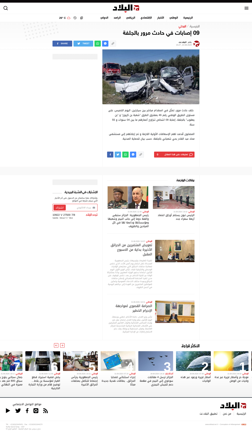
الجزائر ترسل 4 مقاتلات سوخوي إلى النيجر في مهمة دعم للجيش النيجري (156, 381)
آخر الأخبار (169, 373)
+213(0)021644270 (36, 424)
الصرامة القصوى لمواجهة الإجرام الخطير (134, 308)
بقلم (184, 43)
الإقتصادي (146, 17)
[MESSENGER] (105, 44)
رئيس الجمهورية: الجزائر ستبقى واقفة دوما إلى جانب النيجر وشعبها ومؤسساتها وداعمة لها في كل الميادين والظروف (128, 221)
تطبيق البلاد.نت (208, 413)
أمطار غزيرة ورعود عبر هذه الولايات (196, 379)
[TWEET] (118, 155)
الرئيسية (188, 17)
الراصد (117, 17)
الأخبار (160, 17)
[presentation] (62, 345)
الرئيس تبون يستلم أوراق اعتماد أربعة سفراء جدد (176, 217)
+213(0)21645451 (16, 424)
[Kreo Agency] (243, 424)
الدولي (104, 17)
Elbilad (126, 8)
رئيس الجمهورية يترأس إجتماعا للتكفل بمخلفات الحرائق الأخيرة (84, 381)
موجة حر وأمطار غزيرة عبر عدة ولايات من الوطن (231, 379)
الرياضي (130, 17)
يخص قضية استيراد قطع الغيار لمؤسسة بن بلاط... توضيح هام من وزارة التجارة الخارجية (44, 383)
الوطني (173, 17)
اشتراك (60, 207)
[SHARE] (110, 155)
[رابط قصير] (113, 44)
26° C (62, 17)
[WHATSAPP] (97, 44)
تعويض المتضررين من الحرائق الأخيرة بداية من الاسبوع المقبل (131, 249)
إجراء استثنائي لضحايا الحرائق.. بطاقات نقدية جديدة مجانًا (118, 381)
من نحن (227, 413)
